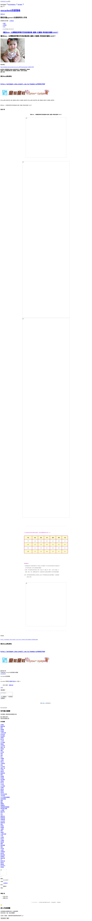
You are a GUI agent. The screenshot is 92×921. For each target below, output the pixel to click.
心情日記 (11, 20)
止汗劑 (2, 740)
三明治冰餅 (3, 732)
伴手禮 (2, 752)
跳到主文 (3, 14)
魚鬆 (2, 753)
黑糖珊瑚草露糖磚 (5, 807)
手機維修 (3, 851)
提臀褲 (2, 867)
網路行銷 (3, 858)
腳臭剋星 (3, 726)
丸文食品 (3, 745)
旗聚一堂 (3, 747)
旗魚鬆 (2, 748)
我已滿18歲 (3, 918)
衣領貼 (2, 724)
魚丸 (2, 757)
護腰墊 (2, 803)
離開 (8, 918)
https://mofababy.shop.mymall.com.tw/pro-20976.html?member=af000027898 (17, 67)
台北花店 (3, 821)
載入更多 (3, 690)
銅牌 (2, 830)
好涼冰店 (3, 734)
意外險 (2, 792)
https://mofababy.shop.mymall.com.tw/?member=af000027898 (23, 84)
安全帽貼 (3, 736)
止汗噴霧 (3, 742)
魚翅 (2, 765)
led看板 (2, 840)
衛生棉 (2, 853)
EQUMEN (3, 865)
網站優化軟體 (4, 808)
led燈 (2, 835)
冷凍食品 (3, 763)
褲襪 (2, 843)
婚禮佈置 (3, 817)
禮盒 (2, 750)
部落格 (4, 25)
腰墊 (2, 802)
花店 (2, 814)
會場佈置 (3, 819)
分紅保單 (3, 795)
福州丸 (2, 761)
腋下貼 (2, 739)
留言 (14, 681)
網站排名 (3, 811)
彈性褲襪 (3, 845)
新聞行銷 (3, 861)
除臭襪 (2, 729)
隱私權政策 (53, 902)
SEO (2, 813)
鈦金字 (2, 838)
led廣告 (2, 837)
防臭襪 (2, 731)
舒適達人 (3, 856)
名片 (4, 26)
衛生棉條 (3, 855)
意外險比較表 (4, 794)
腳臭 (2, 728)
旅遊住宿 (11, 685)
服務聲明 (59, 902)
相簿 (4, 23)
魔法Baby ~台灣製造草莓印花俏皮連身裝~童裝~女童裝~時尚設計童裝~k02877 (30, 32)
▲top (2, 687)
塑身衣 (2, 862)
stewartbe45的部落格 (10, 10)
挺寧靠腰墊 (3, 798)
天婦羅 (2, 758)
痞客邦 (11, 681)
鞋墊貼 (2, 744)
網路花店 (3, 816)
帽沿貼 (2, 771)
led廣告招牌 (3, 834)
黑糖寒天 (3, 805)
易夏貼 (2, 737)
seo (1, 859)
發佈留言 (3, 698)
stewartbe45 (3, 673)
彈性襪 (2, 842)
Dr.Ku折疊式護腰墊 (5, 797)
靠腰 (2, 800)
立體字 (2, 829)
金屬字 (2, 832)
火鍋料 (2, 760)
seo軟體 (2, 810)
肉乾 (2, 755)
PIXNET (35, 902)
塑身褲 (2, 864)
